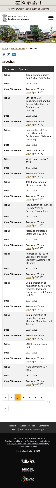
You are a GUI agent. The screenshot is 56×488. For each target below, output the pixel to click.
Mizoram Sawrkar (15, 9)
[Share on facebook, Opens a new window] (4, 54)
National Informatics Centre (39, 441)
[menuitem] (24, 2)
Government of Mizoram (37, 9)
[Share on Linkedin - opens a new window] (14, 54)
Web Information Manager (32, 429)
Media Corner (18, 48)
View (28, 92)
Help (14, 429)
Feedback (11, 425)
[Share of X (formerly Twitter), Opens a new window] (9, 54)
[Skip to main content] (17, 2)
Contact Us (44, 425)
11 (48, 401)
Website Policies (27, 425)
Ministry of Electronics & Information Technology (28, 443)
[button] (51, 17)
